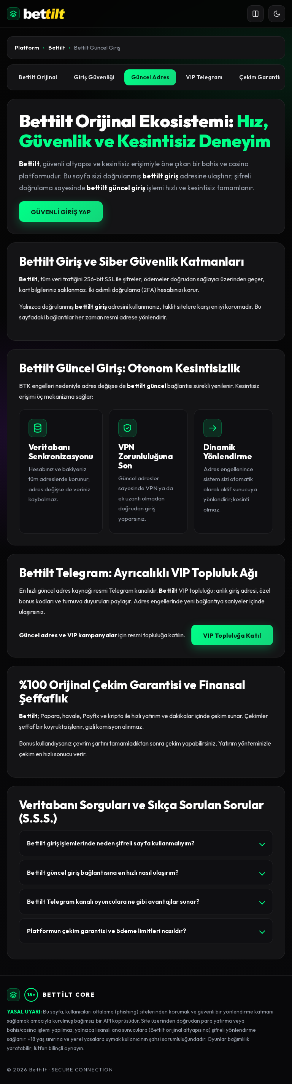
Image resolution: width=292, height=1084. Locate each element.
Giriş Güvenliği (94, 77)
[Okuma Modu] (255, 13)
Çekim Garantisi (261, 77)
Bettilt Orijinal (38, 77)
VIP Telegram (204, 77)
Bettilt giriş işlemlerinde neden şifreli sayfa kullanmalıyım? (111, 843)
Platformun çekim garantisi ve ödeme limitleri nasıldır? (106, 931)
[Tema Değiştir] (276, 13)
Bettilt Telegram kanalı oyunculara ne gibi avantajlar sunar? (113, 901)
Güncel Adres (150, 77)
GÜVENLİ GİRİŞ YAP (61, 212)
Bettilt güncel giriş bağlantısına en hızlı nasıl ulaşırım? (103, 872)
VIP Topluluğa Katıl (232, 635)
